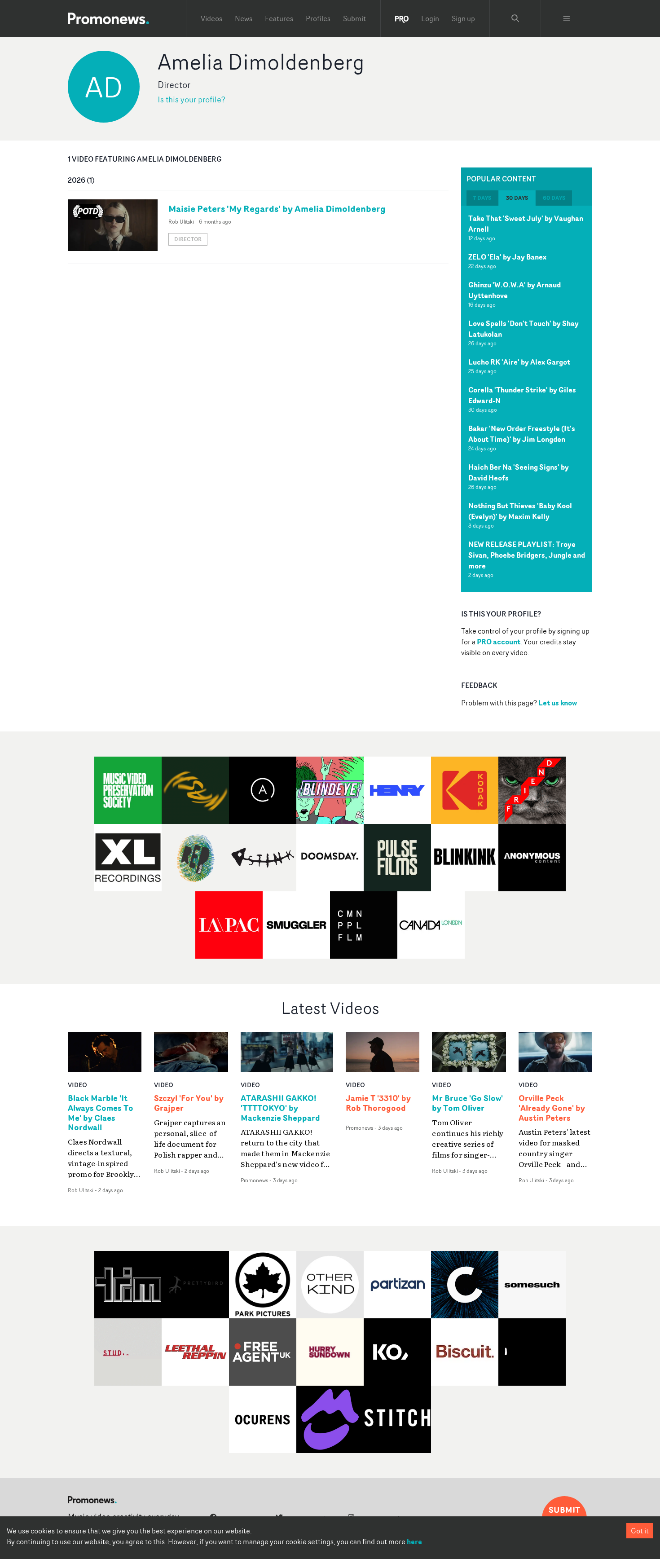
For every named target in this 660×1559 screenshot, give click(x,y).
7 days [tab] (482, 198)
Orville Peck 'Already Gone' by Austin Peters (552, 1108)
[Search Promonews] (515, 18)
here (414, 1541)
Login (430, 18)
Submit (354, 18)
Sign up (463, 18)
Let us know (557, 702)
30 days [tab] (517, 198)
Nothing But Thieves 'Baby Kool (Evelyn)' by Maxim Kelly (520, 511)
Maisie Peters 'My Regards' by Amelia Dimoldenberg (277, 208)
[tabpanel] (526, 399)
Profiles (318, 18)
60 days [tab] (554, 198)
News (243, 18)
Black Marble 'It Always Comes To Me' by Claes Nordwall (100, 1113)
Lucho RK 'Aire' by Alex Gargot (519, 362)
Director (188, 239)
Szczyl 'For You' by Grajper (189, 1103)
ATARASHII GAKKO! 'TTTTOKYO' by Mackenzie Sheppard (280, 1108)
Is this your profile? (191, 99)
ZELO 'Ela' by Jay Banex (507, 256)
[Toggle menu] (566, 18)
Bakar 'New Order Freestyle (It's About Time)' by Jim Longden (521, 434)
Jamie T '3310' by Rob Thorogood (378, 1103)
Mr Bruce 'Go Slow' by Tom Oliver (467, 1103)
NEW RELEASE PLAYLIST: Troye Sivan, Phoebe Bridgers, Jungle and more (526, 555)
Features (279, 18)
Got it (640, 1531)
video (77, 1084)
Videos (211, 18)
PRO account (498, 641)
